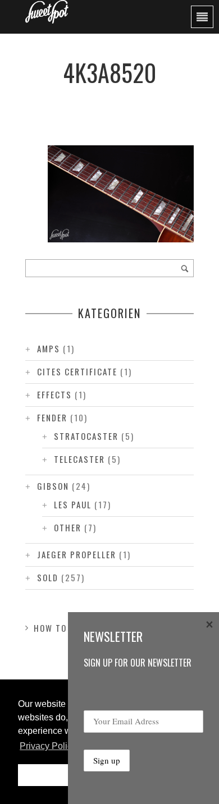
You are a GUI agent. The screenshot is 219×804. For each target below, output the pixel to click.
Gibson (53, 486)
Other (67, 527)
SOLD (47, 577)
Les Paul (73, 504)
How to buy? (63, 628)
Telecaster (79, 459)
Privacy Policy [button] (48, 746)
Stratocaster (86, 436)
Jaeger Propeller (76, 554)
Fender (52, 417)
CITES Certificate (77, 371)
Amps (48, 348)
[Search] (185, 268)
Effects (54, 394)
